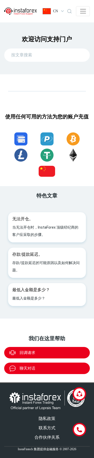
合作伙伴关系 (47, 437)
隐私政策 (47, 418)
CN (55, 11)
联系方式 (47, 428)
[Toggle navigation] (83, 11)
